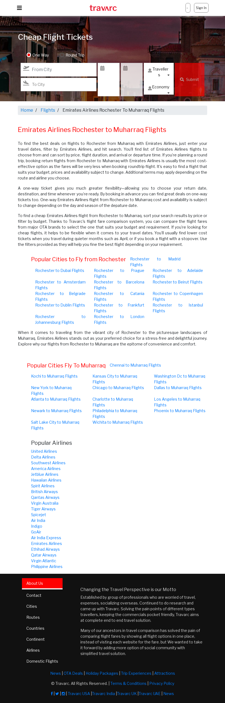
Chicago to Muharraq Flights (118, 387)
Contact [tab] (33, 595)
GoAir (36, 532)
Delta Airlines (43, 457)
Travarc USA (79, 693)
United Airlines (44, 451)
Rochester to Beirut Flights (178, 282)
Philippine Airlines (47, 566)
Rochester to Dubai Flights (59, 270)
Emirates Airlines (46, 543)
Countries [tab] (35, 628)
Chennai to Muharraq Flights (135, 365)
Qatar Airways (44, 555)
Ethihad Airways (45, 549)
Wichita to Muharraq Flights (117, 422)
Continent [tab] (35, 639)
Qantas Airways (45, 497)
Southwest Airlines (48, 462)
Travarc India (103, 693)
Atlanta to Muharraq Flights (56, 399)
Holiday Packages (102, 673)
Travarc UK (127, 693)
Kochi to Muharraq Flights (54, 376)
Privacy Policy (161, 683)
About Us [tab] (34, 583)
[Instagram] (63, 693)
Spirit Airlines (43, 485)
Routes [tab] (33, 617)
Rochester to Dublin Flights (60, 305)
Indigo (36, 526)
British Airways (44, 491)
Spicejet (38, 514)
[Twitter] (57, 693)
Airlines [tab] (33, 650)
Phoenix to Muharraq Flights (180, 410)
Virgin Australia (44, 503)
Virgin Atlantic (43, 560)
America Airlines (46, 468)
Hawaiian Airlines (46, 480)
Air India (38, 520)
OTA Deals (73, 673)
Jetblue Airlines (44, 474)
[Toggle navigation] (19, 8)
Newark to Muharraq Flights (56, 410)
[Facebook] (52, 693)
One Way (40, 55)
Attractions (164, 673)
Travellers (160, 72)
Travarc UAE (150, 693)
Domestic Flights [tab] (42, 661)
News (55, 673)
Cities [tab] (31, 606)
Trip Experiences (136, 673)
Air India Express (46, 537)
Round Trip (75, 55)
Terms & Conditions (128, 683)
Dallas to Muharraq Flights (178, 387)
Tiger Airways (43, 509)
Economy (160, 87)
